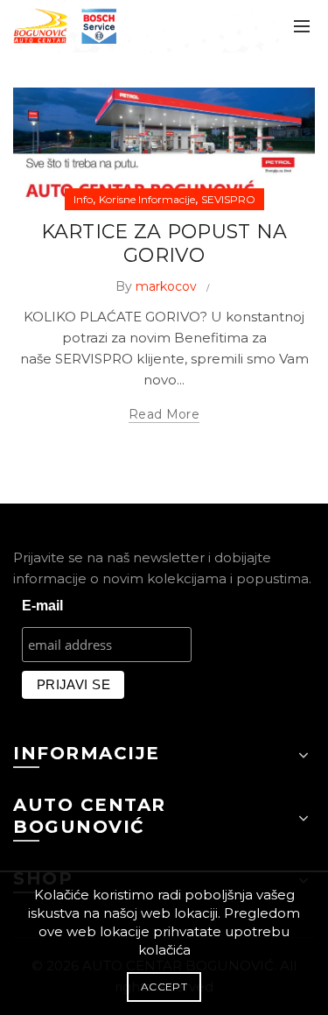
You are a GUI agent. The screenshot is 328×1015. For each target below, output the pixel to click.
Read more (164, 414)
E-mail (42, 605)
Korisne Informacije (147, 199)
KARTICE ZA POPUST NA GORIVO (164, 243)
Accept (164, 986)
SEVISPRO (228, 199)
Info (83, 199)
